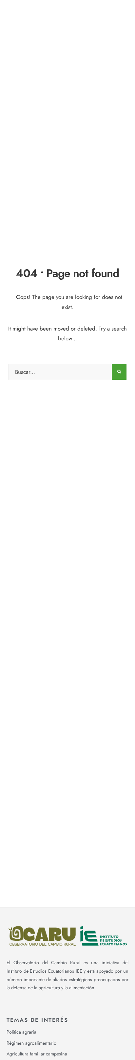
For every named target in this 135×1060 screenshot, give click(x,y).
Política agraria (21, 1032)
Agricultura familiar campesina (37, 1054)
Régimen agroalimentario (31, 1043)
